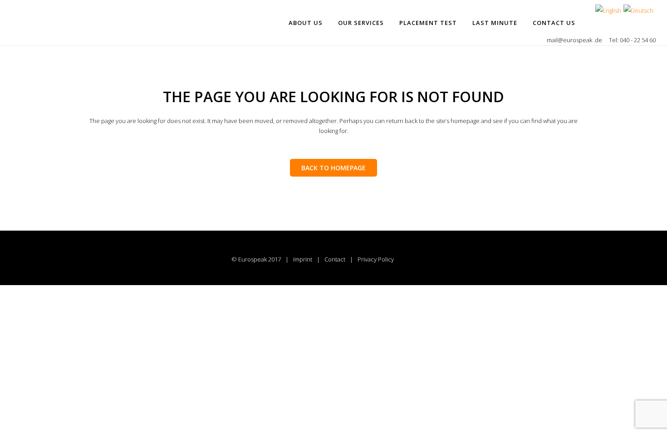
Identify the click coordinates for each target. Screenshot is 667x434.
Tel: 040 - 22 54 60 (632, 40)
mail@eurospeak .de (575, 40)
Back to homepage (333, 167)
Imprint (302, 259)
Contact (334, 259)
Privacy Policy (376, 259)
